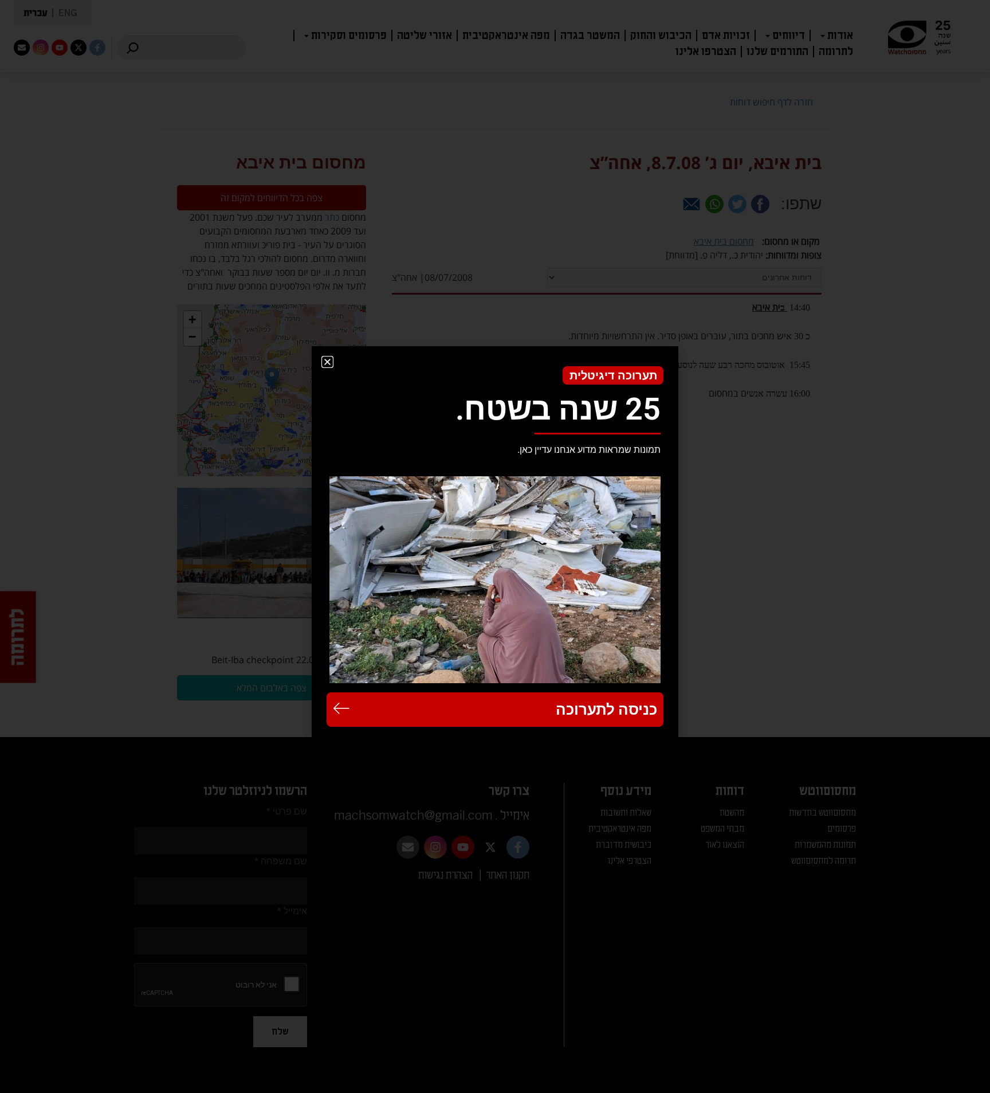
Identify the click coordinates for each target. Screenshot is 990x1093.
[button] (327, 362)
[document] (495, 546)
